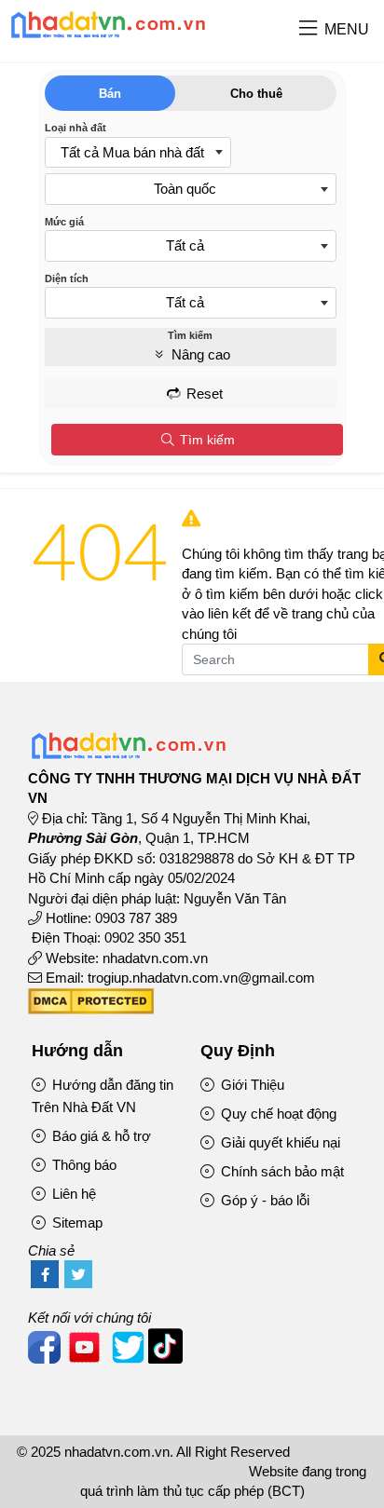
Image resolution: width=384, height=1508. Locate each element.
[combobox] (138, 153)
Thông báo (82, 1165)
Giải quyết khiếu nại (278, 1142)
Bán (110, 94)
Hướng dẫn (77, 1050)
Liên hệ (72, 1194)
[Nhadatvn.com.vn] (107, 38)
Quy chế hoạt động (276, 1113)
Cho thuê (256, 94)
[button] (308, 29)
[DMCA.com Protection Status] (91, 1009)
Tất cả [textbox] (185, 245)
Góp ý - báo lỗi (263, 1200)
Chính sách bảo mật (280, 1171)
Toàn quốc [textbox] (185, 189)
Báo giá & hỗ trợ (99, 1136)
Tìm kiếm (205, 439)
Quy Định (237, 1050)
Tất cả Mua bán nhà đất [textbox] (132, 152)
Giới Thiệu (250, 1085)
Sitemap (75, 1222)
